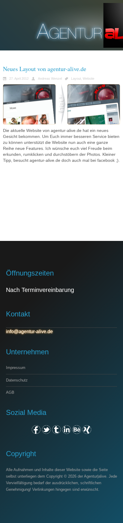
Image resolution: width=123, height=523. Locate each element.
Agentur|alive (95, 476)
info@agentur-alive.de (29, 331)
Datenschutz (17, 380)
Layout (76, 78)
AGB (10, 392)
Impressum (15, 367)
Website (88, 78)
